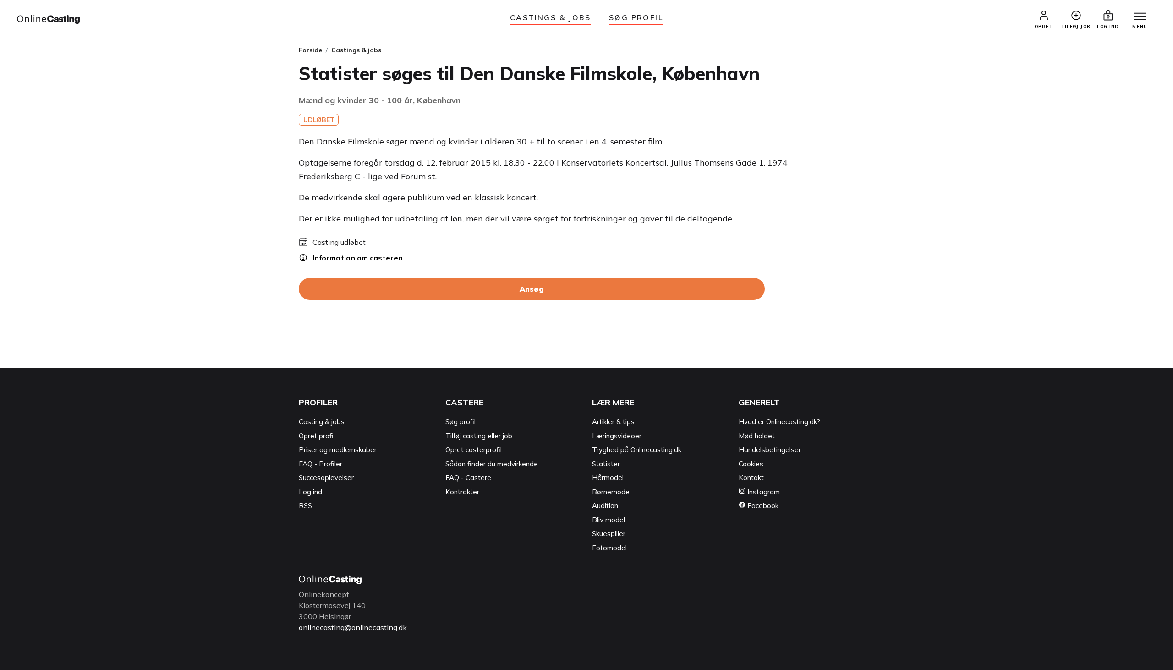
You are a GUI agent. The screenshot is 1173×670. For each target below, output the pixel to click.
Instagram (762, 491)
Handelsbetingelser (770, 449)
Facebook (761, 505)
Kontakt (751, 477)
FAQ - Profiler (320, 464)
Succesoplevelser (326, 477)
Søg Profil (636, 17)
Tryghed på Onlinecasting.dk (636, 449)
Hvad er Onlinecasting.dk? (779, 421)
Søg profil (460, 421)
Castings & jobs (550, 17)
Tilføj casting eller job (478, 436)
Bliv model (608, 519)
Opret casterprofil (473, 449)
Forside (310, 50)
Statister (606, 464)
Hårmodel (608, 477)
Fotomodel (609, 547)
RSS (305, 505)
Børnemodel (611, 491)
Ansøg (532, 288)
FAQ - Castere (468, 477)
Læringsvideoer (616, 436)
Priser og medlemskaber (338, 449)
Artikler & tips (613, 421)
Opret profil (317, 436)
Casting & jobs (322, 421)
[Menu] (1140, 17)
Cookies (751, 464)
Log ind (310, 491)
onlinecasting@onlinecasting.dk (353, 627)
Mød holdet (757, 436)
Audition (605, 505)
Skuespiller (608, 533)
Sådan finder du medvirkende (491, 464)
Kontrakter (462, 491)
